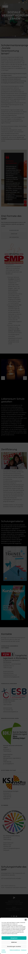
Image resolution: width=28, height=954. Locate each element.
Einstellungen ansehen (14, 946)
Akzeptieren (14, 938)
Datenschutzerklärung (15, 950)
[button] (25, 919)
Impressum (23, 950)
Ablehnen (14, 942)
